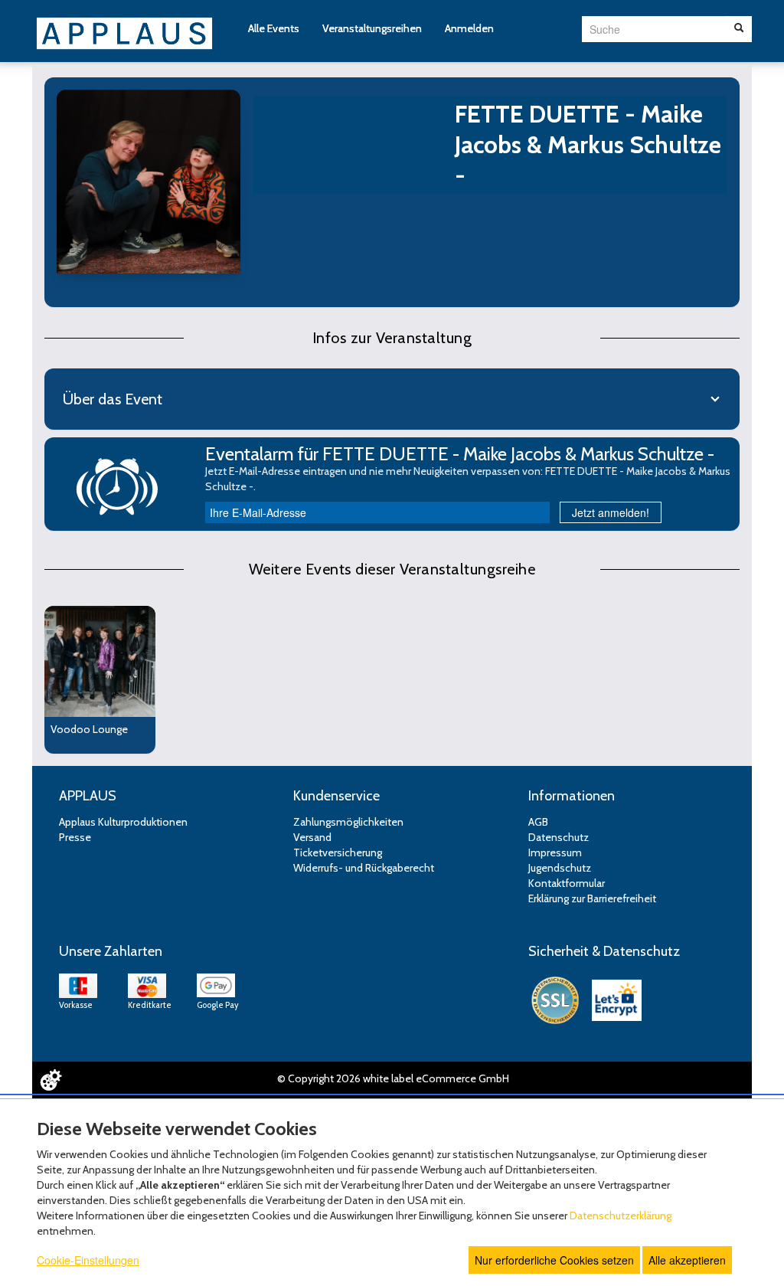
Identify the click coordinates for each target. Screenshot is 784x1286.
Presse (75, 837)
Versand (312, 837)
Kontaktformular (566, 883)
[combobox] (653, 29)
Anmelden (469, 28)
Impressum (555, 852)
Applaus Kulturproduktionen (123, 822)
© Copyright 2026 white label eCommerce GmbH (393, 1078)
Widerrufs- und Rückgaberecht (363, 868)
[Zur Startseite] (125, 32)
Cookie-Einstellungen (88, 1260)
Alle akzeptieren (687, 1260)
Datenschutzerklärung (620, 1215)
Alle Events (273, 28)
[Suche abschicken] (739, 29)
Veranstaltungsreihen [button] (372, 28)
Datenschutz (558, 837)
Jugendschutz (559, 868)
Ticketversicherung (337, 852)
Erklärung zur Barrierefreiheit (592, 898)
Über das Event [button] (112, 399)
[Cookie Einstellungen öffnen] (50, 1080)
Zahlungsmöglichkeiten (348, 822)
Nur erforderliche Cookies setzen (554, 1260)
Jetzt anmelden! (610, 512)
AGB (538, 822)
